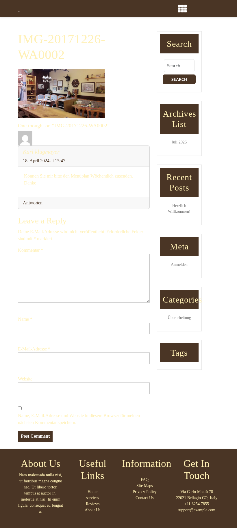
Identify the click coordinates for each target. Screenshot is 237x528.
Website (25, 378)
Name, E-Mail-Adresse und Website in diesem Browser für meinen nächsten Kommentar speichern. (79, 419)
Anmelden (179, 264)
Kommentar (30, 250)
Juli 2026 (179, 142)
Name (25, 319)
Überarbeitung (179, 318)
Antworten (32, 202)
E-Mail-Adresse (34, 348)
